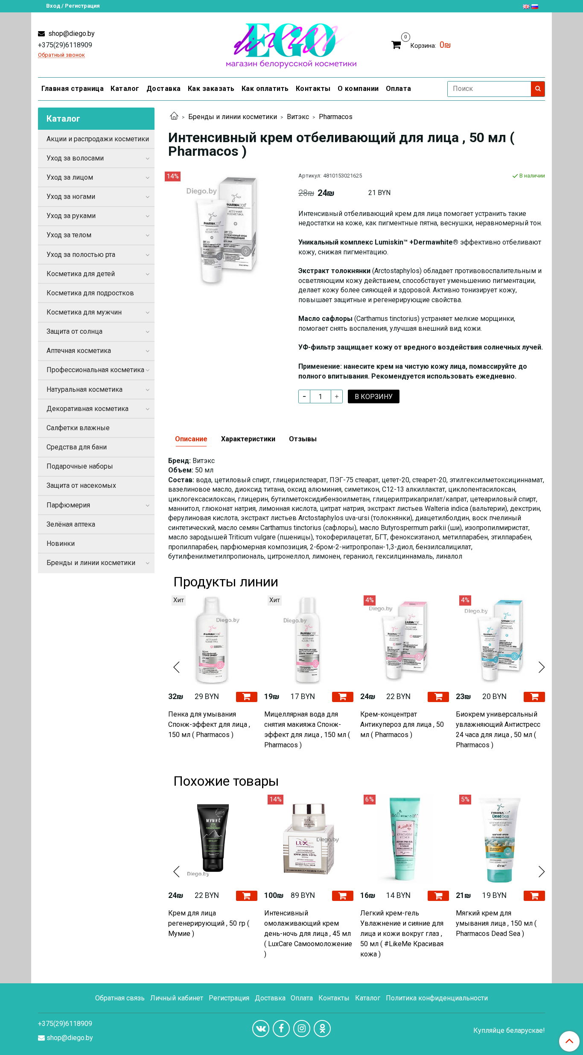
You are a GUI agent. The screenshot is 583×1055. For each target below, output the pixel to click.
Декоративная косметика (87, 409)
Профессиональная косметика (95, 370)
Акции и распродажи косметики (98, 139)
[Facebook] (281, 1028)
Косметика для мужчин (84, 312)
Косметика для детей (81, 274)
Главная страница (72, 89)
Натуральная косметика (84, 389)
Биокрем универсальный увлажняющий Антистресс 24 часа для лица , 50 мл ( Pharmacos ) (498, 729)
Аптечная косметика (79, 351)
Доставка (163, 89)
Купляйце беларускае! (509, 1030)
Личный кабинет (176, 998)
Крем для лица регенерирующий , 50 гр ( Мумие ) (208, 923)
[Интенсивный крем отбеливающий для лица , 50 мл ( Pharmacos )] (226, 229)
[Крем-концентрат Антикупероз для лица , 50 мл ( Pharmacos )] (404, 640)
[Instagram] (301, 1028)
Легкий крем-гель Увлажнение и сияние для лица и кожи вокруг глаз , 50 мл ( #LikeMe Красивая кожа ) (401, 933)
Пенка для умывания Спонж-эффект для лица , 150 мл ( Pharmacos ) (209, 724)
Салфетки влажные (78, 428)
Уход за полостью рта (81, 255)
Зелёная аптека (71, 524)
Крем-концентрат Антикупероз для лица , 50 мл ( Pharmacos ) (402, 724)
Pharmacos (336, 117)
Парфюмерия (68, 505)
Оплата (398, 89)
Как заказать (211, 89)
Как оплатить (265, 89)
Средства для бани (77, 447)
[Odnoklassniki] (322, 1028)
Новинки (61, 543)
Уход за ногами (71, 196)
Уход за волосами (75, 158)
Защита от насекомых (81, 485)
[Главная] (174, 117)
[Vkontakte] (260, 1028)
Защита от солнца (74, 331)
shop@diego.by (71, 33)
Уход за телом (69, 235)
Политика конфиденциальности (437, 998)
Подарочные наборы (80, 466)
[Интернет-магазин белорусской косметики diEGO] (291, 43)
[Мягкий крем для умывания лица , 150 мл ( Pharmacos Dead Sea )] (500, 839)
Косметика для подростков (90, 293)
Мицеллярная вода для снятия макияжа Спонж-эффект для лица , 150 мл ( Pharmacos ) (307, 729)
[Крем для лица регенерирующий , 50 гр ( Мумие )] (212, 839)
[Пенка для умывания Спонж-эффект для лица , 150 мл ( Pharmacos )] (212, 640)
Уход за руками (71, 216)
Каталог (125, 89)
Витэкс (298, 117)
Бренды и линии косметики (232, 117)
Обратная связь (120, 998)
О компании (358, 89)
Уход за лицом (70, 177)
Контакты (313, 89)
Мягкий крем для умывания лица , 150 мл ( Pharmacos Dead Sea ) (496, 923)
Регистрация (229, 998)
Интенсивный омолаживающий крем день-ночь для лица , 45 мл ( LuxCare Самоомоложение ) (308, 933)
